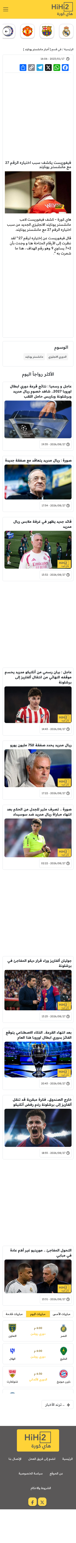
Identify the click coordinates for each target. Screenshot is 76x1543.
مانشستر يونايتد (34, 356)
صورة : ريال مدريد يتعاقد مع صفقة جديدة (38, 460)
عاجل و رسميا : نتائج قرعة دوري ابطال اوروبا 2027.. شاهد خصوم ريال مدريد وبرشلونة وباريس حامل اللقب (41, 391)
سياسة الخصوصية (31, 1473)
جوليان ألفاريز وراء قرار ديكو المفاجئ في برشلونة (39, 963)
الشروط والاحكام (41, 1488)
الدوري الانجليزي (57, 356)
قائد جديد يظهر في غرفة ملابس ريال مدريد (42, 524)
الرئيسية (68, 49)
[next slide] (6, 31)
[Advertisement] (38, 116)
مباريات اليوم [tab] (38, 1314)
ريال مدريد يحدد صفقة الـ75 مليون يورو (41, 745)
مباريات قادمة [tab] (14, 1314)
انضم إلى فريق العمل (41, 1459)
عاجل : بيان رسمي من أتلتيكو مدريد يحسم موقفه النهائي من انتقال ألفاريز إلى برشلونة (38, 677)
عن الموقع (56, 1473)
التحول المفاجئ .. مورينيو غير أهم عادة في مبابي (41, 1252)
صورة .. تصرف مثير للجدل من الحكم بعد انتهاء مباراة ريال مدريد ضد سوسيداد (39, 811)
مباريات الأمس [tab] (62, 1314)
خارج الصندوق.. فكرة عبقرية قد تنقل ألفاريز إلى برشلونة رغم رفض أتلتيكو (42, 1102)
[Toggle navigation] (6, 9)
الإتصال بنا (15, 1459)
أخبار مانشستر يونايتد (37, 49)
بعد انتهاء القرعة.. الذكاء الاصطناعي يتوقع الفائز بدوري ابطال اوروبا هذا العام (39, 1035)
